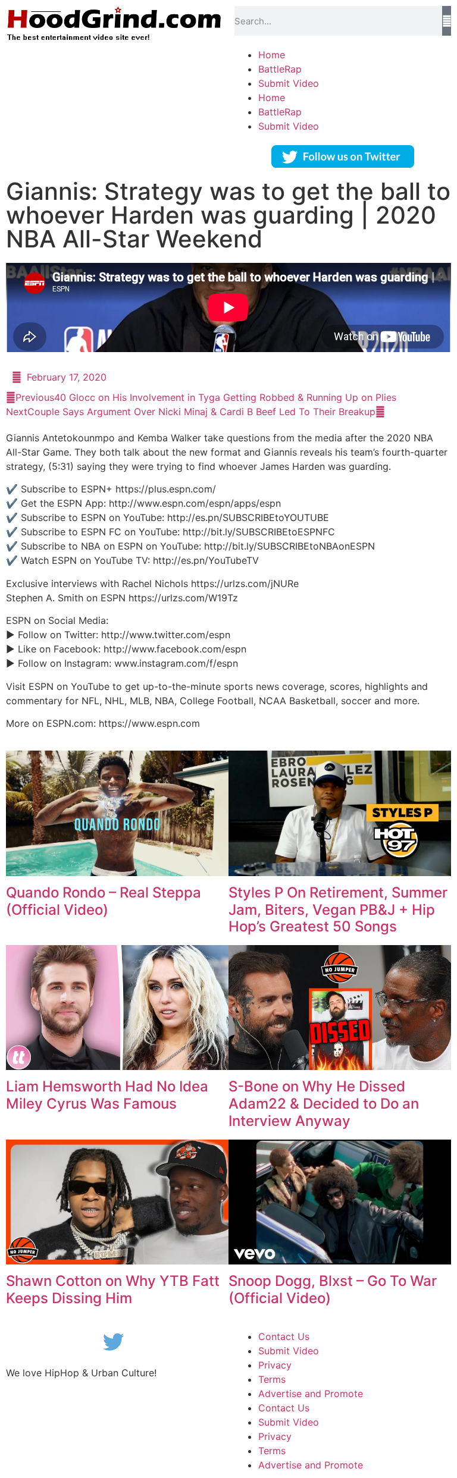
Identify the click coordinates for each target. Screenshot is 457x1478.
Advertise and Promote (310, 1393)
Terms (272, 1379)
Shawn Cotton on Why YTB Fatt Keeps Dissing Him (113, 1289)
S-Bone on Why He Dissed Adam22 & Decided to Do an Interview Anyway (323, 1103)
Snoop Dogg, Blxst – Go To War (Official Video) (332, 1289)
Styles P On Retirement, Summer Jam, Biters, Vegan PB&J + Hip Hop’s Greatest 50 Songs (337, 910)
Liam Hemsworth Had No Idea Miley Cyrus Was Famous (107, 1095)
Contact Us (283, 1336)
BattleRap (280, 69)
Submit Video (288, 83)
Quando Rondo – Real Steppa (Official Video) (103, 901)
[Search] (446, 21)
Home (271, 55)
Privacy (275, 1365)
